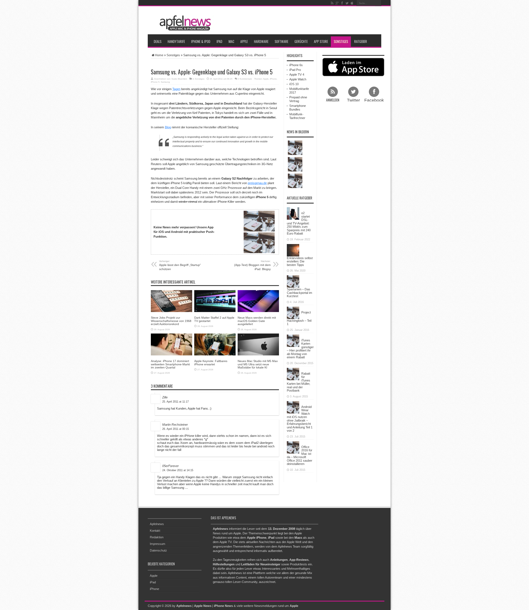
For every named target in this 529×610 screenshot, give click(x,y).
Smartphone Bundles (297, 107)
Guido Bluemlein (179, 79)
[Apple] (352, 3)
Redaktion (156, 537)
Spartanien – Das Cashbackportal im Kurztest (299, 292)
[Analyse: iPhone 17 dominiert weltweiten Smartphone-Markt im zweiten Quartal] (171, 344)
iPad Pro (295, 69)
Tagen (176, 89)
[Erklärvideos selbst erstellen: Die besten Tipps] (293, 249)
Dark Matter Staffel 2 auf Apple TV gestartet (214, 319)
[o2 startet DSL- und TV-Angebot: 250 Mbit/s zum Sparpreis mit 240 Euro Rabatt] (293, 213)
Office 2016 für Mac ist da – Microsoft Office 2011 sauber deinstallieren (299, 455)
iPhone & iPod (200, 41)
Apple (244, 41)
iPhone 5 (155, 82)
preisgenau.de (257, 183)
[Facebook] (342, 3)
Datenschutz (158, 550)
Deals (157, 41)
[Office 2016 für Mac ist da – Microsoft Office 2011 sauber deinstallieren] (293, 447)
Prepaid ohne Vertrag (298, 99)
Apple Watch (297, 79)
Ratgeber (360, 41)
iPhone (273, 79)
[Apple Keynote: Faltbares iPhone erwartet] (215, 344)
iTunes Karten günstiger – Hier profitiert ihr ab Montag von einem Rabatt (300, 348)
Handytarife (176, 41)
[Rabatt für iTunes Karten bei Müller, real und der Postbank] (293, 373)
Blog (168, 127)
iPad (219, 41)
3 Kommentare (245, 79)
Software (281, 41)
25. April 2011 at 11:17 (175, 401)
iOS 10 (294, 84)
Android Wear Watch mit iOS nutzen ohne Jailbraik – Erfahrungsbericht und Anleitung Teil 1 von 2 (299, 418)
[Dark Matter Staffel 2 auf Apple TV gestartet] (215, 301)
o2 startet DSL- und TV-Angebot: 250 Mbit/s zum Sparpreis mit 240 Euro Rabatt (299, 223)
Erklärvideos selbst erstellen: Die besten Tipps (300, 261)
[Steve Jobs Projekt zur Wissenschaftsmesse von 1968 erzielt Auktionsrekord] (171, 301)
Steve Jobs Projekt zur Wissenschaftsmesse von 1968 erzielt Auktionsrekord (171, 321)
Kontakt (155, 530)
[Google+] (337, 3)
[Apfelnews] (184, 23)
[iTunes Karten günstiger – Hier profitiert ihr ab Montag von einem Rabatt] (293, 340)
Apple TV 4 (296, 74)
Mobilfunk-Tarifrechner (297, 116)
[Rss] (332, 3)
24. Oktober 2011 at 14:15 (177, 470)
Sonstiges (341, 41)
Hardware (261, 41)
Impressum (157, 544)
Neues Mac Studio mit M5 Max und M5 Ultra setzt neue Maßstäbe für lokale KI (258, 364)
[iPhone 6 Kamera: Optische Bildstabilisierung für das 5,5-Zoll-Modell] (295, 164)
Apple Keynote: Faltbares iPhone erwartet (210, 362)
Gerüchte (301, 41)
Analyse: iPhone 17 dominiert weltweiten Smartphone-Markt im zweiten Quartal (170, 364)
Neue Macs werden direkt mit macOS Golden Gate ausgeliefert (257, 321)
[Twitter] (347, 3)
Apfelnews (157, 524)
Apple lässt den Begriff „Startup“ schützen (180, 265)
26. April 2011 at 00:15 (175, 428)
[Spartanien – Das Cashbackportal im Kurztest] (293, 281)
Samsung (165, 82)
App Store (321, 41)
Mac (231, 41)
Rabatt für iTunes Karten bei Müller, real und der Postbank (298, 382)
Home (159, 55)
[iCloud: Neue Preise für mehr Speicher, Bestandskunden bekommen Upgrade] (295, 148)
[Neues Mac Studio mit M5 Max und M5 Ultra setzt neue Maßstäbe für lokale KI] (258, 344)
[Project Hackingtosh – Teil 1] (293, 312)
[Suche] (378, 3)
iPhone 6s (296, 65)
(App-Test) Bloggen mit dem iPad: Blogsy (252, 265)
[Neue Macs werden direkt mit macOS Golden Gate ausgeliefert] (258, 301)
